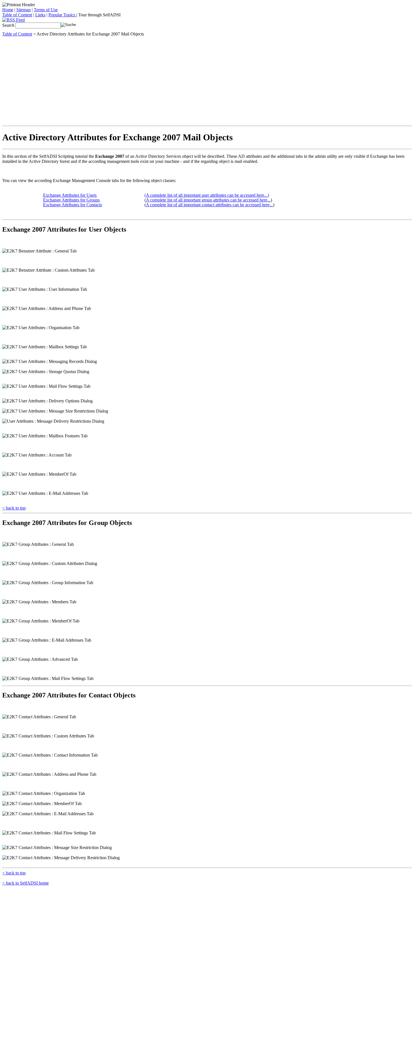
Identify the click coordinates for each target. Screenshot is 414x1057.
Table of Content (17, 14)
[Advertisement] (207, 80)
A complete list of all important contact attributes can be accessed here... (209, 204)
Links (40, 14)
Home (7, 9)
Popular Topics (62, 14)
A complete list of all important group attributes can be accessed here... (208, 200)
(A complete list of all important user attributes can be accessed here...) (206, 195)
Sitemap (23, 9)
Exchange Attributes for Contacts (72, 204)
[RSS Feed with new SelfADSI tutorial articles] (13, 19)
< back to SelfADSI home (25, 883)
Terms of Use (46, 9)
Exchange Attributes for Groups (71, 200)
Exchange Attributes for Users (70, 195)
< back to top (14, 508)
